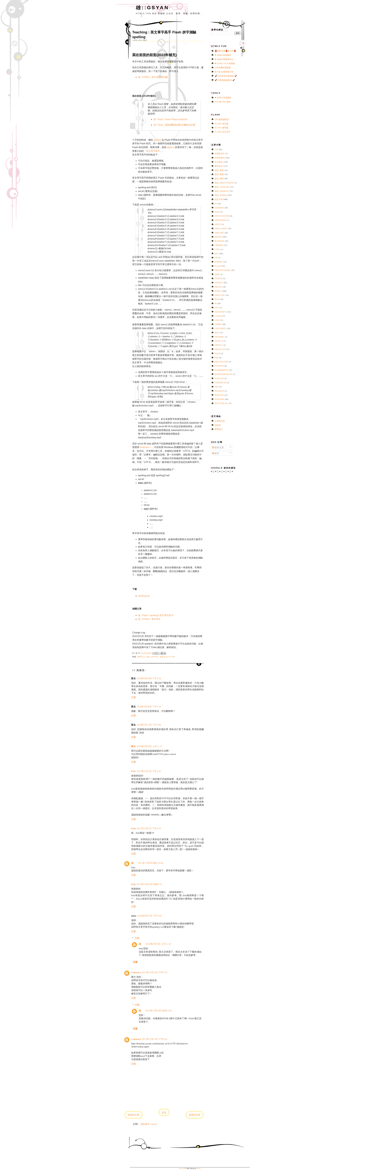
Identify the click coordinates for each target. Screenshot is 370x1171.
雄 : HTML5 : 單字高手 (149, 619)
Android (219, 207)
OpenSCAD (220, 349)
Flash (172, 657)
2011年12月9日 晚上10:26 (150, 862)
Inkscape (220, 295)
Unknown (136, 972)
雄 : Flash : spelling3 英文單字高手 (155, 615)
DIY (217, 253)
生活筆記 (219, 161)
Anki (217, 211)
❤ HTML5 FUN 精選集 (225, 63)
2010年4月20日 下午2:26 (149, 678)
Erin (133, 771)
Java (217, 307)
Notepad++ (146, 447)
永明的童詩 (220, 157)
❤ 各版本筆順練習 (223, 55)
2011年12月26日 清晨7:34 (149, 884)
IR (216, 303)
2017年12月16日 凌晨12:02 (158, 1010)
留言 (216, 453)
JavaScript (220, 311)
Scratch (219, 378)
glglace (157, 140)
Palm (218, 353)
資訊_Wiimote (222, 191)
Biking (218, 236)
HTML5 (218, 291)
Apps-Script (221, 228)
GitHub (219, 278)
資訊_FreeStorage (225, 182)
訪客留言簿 (220, 421)
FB (216, 257)
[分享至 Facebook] (162, 653)
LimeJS (218, 324)
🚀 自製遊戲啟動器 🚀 (225, 80)
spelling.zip (144, 596)
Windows (220, 399)
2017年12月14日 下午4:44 (154, 1038)
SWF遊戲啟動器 (222, 119)
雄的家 (218, 425)
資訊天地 (164, 657)
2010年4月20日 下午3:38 (149, 706)
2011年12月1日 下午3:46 (149, 771)
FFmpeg (219, 261)
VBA (217, 386)
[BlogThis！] (156, 653)
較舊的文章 (194, 1114)
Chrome (219, 245)
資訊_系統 (219, 170)
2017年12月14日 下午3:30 (154, 972)
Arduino (219, 232)
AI (216, 203)
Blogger (220, 241)
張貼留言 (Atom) (148, 1123)
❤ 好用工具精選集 (223, 97)
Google (219, 282)
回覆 (133, 697)
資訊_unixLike (222, 186)
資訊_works (152, 657)
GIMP (217, 274)
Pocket (199, 1168)
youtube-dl (221, 403)
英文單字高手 (153, 151)
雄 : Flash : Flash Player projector (170, 119)
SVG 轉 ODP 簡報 (222, 101)
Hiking (218, 286)
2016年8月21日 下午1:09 (149, 915)
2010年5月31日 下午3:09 (149, 724)
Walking (220, 390)
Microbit (220, 336)
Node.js (219, 340)
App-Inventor (222, 216)
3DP (217, 149)
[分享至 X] (159, 653)
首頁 (164, 1112)
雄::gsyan (152, 7)
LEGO (218, 320)
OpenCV (219, 345)
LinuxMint (221, 328)
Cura (218, 249)
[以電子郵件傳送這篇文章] (153, 653)
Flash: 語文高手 (222, 131)
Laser (218, 316)
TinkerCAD (221, 382)
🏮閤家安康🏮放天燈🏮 (225, 50)
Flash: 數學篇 (221, 127)
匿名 (133, 746)
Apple (218, 224)
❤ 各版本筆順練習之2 (224, 59)
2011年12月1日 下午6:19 (149, 828)
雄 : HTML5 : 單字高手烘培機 (153, 77)
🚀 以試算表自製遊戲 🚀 (226, 75)
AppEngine (221, 220)
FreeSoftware (223, 270)
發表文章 (219, 447)
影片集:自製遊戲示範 (224, 71)
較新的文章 (133, 1114)
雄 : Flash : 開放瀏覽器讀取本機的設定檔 (174, 125)
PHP (217, 357)
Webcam (219, 395)
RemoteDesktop (224, 374)
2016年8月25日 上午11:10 (158, 943)
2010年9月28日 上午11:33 (149, 746)
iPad (217, 299)
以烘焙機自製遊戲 (223, 67)
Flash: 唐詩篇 (221, 123)
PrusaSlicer (222, 361)
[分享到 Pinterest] (164, 653)
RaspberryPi (222, 370)
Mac (217, 332)
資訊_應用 (219, 178)
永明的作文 (220, 153)
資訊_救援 (219, 174)
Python (219, 365)
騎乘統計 (219, 429)
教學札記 (141, 657)
